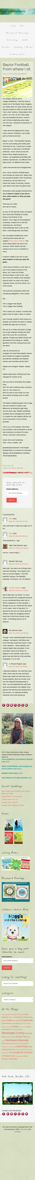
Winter (25, 1056)
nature (3, 1040)
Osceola (18, 1043)
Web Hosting (24, 1129)
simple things (21, 1046)
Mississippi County (13, 1032)
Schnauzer (5, 1046)
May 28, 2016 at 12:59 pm (18, 633)
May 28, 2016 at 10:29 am (18, 564)
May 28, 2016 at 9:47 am (18, 521)
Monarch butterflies (10, 1036)
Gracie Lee (10, 1023)
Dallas (10, 1020)
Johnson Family (22, 1026)
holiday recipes (5, 1026)
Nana (29, 1037)
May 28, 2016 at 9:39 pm (18, 666)
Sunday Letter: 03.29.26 (10, 802)
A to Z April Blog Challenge (9, 1014)
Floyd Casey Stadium (17, 241)
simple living (11, 1046)
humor (15, 1026)
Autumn (19, 1014)
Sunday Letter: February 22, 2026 (13, 805)
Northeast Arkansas (16, 1040)
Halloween (18, 1023)
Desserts (16, 1020)
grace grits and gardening (17, 12)
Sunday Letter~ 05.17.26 (10, 799)
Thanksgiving (5, 1052)
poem (22, 1043)
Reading (26, 1043)
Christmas (18, 1017)
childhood (11, 1017)
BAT (23, 1014)
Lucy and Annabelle (17, 1029)
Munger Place (21, 1037)
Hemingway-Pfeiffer (26, 1023)
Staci (11, 519)
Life (12, 465)
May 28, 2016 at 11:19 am (18, 590)
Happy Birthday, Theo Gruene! (12, 796)
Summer (17, 1049)
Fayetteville (27, 1020)
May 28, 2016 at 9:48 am (18, 536)
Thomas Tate (19, 1056)
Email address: (12, 489)
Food (4, 1023)
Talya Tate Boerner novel (25, 1049)
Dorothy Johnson (15, 588)
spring (30, 1046)
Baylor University (17, 468)
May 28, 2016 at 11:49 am (18, 548)
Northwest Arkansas (9, 1043)
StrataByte (17, 1131)
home (10, 1027)
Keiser (28, 1027)
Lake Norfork (6, 1029)
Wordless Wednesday (9, 1059)
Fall (20, 1020)
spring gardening (8, 1049)
